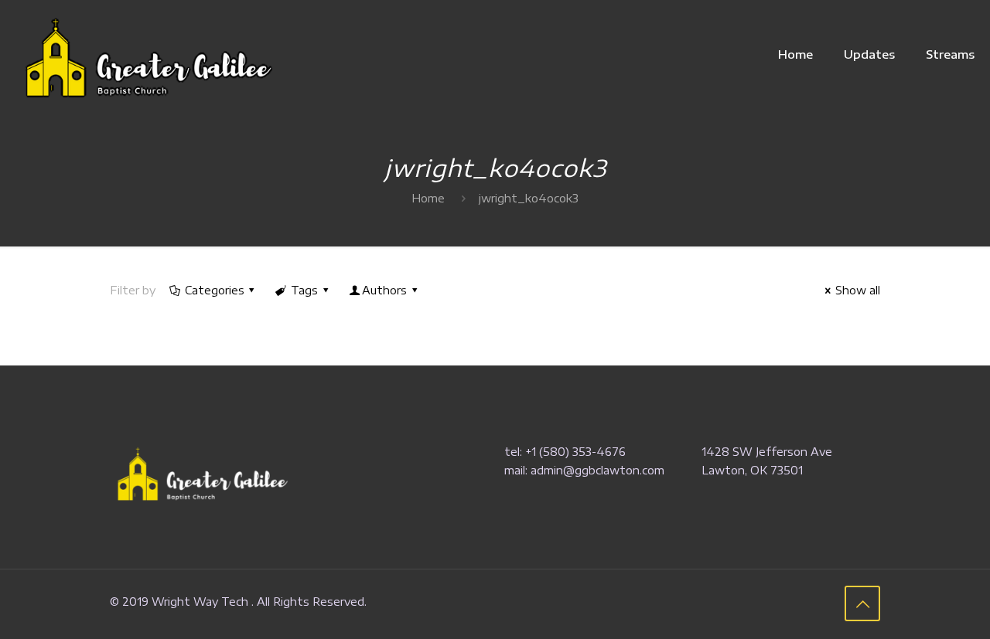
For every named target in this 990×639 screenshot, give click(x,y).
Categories (214, 290)
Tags (304, 290)
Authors (384, 290)
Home (428, 198)
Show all (857, 290)
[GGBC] (143, 54)
